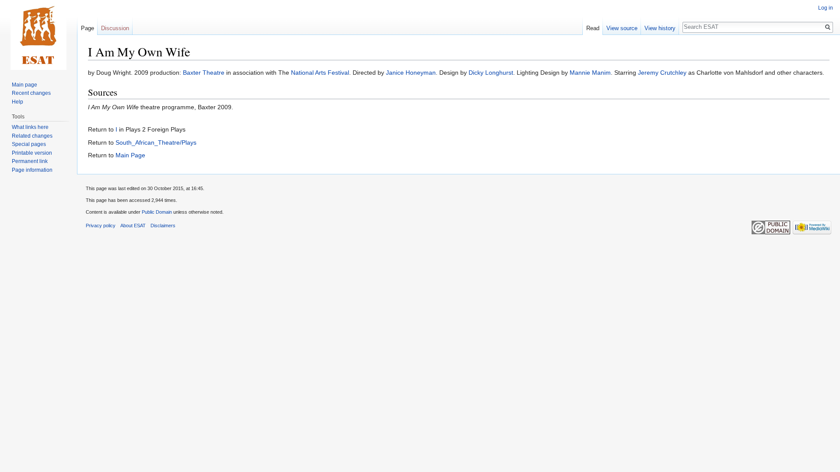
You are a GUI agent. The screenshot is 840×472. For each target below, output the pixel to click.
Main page (24, 85)
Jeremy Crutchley (662, 72)
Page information (32, 170)
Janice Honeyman (411, 72)
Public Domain (157, 212)
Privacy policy (101, 225)
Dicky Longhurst (491, 72)
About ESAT (133, 225)
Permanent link (30, 161)
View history (660, 28)
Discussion (115, 28)
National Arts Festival (320, 72)
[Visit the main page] (39, 35)
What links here (30, 127)
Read (592, 28)
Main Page (130, 155)
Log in (825, 8)
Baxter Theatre (203, 72)
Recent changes (31, 93)
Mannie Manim (590, 72)
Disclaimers (162, 225)
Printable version (32, 153)
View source (621, 28)
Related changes (32, 136)
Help (17, 102)
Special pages (29, 144)
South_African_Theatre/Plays (156, 142)
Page (87, 28)
